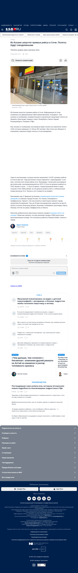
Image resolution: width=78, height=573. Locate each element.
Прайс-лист (6, 448)
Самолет (14, 232)
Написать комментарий (24, 60)
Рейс (31, 232)
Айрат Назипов (22, 225)
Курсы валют (62, 25)
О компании (6, 453)
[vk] (34, 498)
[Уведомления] (71, 29)
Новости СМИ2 (16, 286)
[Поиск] (66, 29)
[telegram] (29, 498)
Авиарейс (39, 232)
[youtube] (49, 498)
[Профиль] (75, 29)
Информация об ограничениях (39, 532)
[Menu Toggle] (2, 29)
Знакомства (18, 25)
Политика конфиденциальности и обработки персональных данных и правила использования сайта (39, 539)
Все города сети (8, 477)
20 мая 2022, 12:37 (15, 54)
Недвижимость (6, 25)
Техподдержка (8, 463)
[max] (39, 498)
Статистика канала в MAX (12, 472)
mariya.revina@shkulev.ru (33, 525)
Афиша (45, 25)
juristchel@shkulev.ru (58, 516)
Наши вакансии (8, 458)
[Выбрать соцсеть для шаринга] (66, 60)
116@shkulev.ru (47, 515)
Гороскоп (52, 25)
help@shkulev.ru (43, 517)
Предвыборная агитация (11, 467)
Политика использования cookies (39, 534)
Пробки (71, 25)
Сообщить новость (9, 433)
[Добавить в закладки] (61, 60)
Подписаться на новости (11, 428)
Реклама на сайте (9, 443)
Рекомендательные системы (39, 537)
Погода (26, 25)
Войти (17, 273)
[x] (44, 498)
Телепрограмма (35, 25)
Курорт (48, 232)
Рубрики (5, 438)
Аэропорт (23, 232)
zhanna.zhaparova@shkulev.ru (33, 523)
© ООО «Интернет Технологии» (39, 560)
